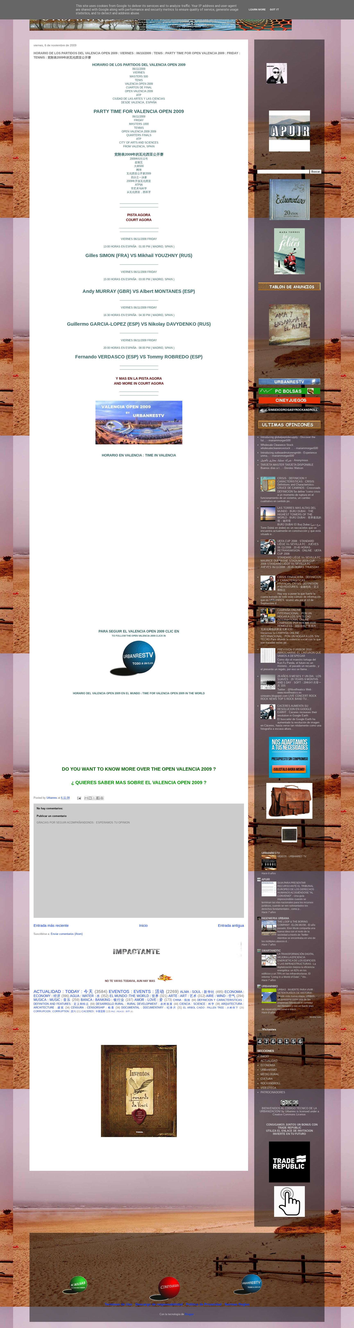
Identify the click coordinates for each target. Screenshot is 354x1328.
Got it (274, 9)
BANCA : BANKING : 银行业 (103, 1000)
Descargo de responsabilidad (159, 1304)
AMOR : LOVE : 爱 (148, 1000)
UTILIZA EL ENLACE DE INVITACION (289, 1130)
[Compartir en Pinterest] (102, 798)
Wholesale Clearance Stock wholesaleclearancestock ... (277, 446)
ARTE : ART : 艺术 (182, 996)
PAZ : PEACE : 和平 (120, 1011)
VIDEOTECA (268, 1087)
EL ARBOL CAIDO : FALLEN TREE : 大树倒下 (210, 1007)
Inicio (143, 926)
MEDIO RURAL (270, 1074)
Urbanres (290, 1111)
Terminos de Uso (119, 1304)
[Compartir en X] (94, 798)
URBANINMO (270, 986)
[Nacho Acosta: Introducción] (289, 80)
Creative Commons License (289, 1114)
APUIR (266, 879)
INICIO (265, 1056)
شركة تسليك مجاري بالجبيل (276, 460)
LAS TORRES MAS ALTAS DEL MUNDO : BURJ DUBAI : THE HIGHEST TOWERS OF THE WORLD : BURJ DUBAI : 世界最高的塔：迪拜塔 (299, 514)
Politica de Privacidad (204, 1304)
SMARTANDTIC (271, 950)
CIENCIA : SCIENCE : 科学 (196, 1003)
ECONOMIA (268, 1065)
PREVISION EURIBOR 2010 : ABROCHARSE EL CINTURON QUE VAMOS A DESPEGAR (299, 652)
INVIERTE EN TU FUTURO (289, 1133)
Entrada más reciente (51, 926)
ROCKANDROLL (270, 1083)
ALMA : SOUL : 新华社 (197, 992)
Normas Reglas (237, 1304)
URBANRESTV (271, 853)
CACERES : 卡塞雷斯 (93, 1011)
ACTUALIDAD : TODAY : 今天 (63, 991)
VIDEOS (282, 856)
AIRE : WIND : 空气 (220, 996)
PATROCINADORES (273, 1092)
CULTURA (267, 1078)
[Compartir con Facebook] (98, 798)
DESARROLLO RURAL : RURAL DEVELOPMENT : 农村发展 (134, 1003)
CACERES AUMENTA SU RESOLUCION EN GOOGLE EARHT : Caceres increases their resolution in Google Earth (297, 710)
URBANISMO (269, 1069)
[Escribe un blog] (90, 798)
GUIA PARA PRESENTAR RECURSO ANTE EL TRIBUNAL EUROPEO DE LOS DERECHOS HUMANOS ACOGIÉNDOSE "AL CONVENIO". (295, 889)
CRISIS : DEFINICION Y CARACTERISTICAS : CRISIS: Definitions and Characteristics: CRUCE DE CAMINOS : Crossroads (298, 483)
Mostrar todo (315, 1017)
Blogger (189, 1314)
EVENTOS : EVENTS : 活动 (136, 991)
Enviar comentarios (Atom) (67, 933)
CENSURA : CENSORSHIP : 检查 (92, 1007)
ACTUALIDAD (269, 1060)
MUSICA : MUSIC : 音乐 (52, 1000)
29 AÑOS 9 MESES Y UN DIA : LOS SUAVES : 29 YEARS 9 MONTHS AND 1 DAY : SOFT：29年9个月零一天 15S (299, 681)
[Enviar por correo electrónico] (86, 798)
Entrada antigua (231, 926)
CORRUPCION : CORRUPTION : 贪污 (55, 1011)
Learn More (257, 9)
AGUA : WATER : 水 (85, 996)
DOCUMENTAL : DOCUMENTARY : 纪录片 (148, 1007)
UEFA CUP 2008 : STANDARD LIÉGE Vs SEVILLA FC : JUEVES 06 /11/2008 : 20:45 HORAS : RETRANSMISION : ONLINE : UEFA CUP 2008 (299, 547)
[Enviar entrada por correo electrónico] (79, 797)
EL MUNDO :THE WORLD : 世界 (134, 996)
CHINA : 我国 (181, 1000)
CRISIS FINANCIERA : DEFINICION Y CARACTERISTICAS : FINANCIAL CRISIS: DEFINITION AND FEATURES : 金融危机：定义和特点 (299, 583)
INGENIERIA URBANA (275, 918)
